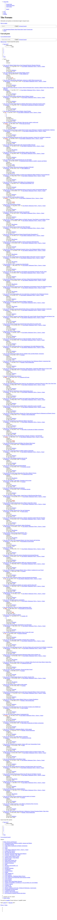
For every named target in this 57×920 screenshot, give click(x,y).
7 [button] (3, 55)
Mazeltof (11, 902)
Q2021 (6, 161)
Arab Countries (24, 708)
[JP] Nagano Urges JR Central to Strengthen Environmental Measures (23, 555)
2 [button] (3, 49)
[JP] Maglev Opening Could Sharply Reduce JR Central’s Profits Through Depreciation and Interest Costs (31, 316)
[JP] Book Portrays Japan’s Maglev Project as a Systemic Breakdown (23, 699)
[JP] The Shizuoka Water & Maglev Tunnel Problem (19, 111)
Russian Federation (22, 633)
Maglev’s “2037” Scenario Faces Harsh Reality (18, 264)
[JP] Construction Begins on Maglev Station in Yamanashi (20, 450)
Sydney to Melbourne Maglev (14, 614)
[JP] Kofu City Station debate (14, 592)
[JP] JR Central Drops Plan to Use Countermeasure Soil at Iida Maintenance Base (26, 346)
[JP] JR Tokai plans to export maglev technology (18, 781)
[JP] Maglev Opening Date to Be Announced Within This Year (21, 144)
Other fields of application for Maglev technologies (33, 105)
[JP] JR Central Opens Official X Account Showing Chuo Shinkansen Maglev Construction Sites (29, 361)
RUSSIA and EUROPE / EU (27, 183)
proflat (4, 902)
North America (24, 511)
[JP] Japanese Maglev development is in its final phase (20, 624)
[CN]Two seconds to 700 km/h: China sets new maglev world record (23, 122)
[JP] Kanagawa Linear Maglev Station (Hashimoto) (19, 525)
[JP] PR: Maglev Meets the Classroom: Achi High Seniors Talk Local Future (24, 766)
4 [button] (3, 51)
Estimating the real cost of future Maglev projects (18, 72)
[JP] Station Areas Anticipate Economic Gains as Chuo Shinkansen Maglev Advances (26, 249)
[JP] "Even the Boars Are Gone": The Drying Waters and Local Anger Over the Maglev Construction (30, 647)
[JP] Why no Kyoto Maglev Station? (16, 197)
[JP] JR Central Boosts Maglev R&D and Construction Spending (22, 562)
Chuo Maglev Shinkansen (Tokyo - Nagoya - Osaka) (33, 66)
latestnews (7, 66)
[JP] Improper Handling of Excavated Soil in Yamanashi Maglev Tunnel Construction (26, 691)
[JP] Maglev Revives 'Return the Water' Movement (19, 226)
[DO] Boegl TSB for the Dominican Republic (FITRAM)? (21, 167)
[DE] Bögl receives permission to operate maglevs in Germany (21, 796)
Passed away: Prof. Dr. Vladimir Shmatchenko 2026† (19, 607)
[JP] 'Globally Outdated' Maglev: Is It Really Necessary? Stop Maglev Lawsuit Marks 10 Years (28, 219)
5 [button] (3, 53)
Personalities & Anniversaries (27, 541)
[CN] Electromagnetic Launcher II (15, 428)
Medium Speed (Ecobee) (26, 444)
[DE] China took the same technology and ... (17, 532)
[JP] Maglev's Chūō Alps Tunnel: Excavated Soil (18, 211)
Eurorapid (7, 105)
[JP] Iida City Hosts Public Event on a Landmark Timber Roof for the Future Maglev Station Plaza (29, 662)
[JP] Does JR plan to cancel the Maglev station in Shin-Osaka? (21, 152)
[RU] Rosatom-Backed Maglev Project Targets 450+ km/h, (21, 632)
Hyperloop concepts (25, 466)
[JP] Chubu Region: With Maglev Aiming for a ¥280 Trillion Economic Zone (25, 80)
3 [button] (3, 50)
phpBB (7, 900)
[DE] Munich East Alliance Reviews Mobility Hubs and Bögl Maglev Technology (26, 353)
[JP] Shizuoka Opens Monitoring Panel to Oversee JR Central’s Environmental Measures (27, 189)
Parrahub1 (7, 616)
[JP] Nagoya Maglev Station (14, 331)
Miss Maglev (7, 81)
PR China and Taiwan (25, 123)
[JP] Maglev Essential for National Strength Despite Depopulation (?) (23, 234)
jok (12, 77)
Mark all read (3, 41)
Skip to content (4, 23)
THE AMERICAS (24, 73)
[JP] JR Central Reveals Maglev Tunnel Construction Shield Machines (23, 241)
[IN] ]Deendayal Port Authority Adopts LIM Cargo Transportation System (24, 744)
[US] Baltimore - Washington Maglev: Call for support (20, 729)
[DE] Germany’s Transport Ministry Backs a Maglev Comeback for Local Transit (26, 570)
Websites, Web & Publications (27, 362)
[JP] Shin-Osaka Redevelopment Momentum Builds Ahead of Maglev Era (24, 654)
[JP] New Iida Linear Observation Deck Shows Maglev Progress (22, 473)
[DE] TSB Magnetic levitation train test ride (17, 458)
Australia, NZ (24, 616)
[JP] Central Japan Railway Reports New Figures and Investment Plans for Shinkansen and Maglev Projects (31, 413)
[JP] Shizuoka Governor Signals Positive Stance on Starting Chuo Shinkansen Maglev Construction (30, 308)
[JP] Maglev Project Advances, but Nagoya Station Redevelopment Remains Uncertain (27, 279)
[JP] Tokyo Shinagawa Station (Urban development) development (22, 577)
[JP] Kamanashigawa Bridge (14, 204)
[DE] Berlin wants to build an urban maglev (17, 684)
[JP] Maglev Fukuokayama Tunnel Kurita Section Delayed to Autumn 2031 (24, 323)
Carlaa (6, 73)
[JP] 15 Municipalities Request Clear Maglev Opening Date (21, 677)
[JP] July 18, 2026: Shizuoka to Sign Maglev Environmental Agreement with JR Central (27, 271)
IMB (6, 377)
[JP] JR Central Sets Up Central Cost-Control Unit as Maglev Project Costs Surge (26, 398)
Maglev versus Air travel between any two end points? (20, 159)
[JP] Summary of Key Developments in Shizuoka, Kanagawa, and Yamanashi (25, 435)
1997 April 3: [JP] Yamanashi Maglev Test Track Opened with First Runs (24, 540)
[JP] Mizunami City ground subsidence (16, 788)
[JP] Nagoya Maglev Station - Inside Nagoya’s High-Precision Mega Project (24, 495)
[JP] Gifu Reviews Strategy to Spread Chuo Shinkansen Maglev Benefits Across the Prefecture (28, 174)
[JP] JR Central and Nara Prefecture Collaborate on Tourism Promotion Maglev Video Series (28, 811)
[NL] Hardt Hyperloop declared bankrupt (17, 465)
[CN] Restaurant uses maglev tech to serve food (18, 721)
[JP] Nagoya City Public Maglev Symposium (18, 736)
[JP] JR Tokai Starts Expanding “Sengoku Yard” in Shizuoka (21, 639)
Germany (23, 354)
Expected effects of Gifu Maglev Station (17, 759)
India (23, 745)
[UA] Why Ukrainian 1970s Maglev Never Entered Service (21, 182)
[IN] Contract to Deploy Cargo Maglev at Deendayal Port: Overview (23, 803)
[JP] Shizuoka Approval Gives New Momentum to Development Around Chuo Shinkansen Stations (30, 286)
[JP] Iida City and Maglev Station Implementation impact (20, 391)
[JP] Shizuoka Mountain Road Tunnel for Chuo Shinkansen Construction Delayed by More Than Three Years (32, 383)
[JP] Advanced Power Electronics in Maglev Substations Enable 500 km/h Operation (26, 517)
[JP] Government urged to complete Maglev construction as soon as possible (24, 405)
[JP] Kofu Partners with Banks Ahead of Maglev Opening (20, 96)
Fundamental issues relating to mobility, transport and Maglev (33, 161)
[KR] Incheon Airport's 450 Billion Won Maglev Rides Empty (21, 443)
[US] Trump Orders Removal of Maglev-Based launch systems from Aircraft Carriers (26, 103)
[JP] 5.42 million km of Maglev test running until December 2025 (22, 585)
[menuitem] (9, 4)
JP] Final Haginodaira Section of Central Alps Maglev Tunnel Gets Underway (25, 338)
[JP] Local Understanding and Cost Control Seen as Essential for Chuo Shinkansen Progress (28, 294)
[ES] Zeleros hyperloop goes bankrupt (16, 488)
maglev (6, 123)
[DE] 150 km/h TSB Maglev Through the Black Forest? (20, 669)
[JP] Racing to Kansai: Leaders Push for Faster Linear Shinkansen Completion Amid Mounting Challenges (31, 129)
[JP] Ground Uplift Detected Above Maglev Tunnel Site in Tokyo (22, 502)
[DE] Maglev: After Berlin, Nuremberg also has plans (19, 480)
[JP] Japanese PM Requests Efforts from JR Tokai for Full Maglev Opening (24, 774)
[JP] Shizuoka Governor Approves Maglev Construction (20, 301)
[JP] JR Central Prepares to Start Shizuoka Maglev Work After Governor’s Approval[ (26, 256)
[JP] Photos (10, 547)
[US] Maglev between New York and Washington (19, 510)
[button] (5, 44)
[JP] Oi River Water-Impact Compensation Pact (18, 714)
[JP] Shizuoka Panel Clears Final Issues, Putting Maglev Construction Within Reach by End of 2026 (30, 368)
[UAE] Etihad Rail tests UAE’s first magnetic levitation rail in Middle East (24, 706)
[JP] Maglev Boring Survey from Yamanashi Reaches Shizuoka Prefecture (24, 65)
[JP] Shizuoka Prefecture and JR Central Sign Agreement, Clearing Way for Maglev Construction (29, 137)
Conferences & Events (24, 377)
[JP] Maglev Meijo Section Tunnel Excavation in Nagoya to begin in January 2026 (26, 751)
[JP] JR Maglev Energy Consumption (16, 599)
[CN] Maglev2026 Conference (14, 376)
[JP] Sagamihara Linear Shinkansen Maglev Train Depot (20, 420)
